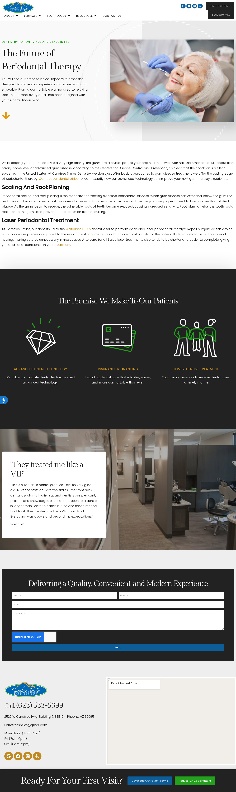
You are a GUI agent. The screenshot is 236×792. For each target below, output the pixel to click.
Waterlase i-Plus (78, 229)
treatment (62, 245)
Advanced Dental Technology (40, 369)
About (9, 16)
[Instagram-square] (194, 6)
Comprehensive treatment (196, 369)
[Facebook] (188, 6)
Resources (84, 16)
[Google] (183, 6)
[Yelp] (200, 6)
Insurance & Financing (118, 369)
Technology (57, 16)
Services (30, 16)
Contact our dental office (59, 178)
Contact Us (112, 16)
